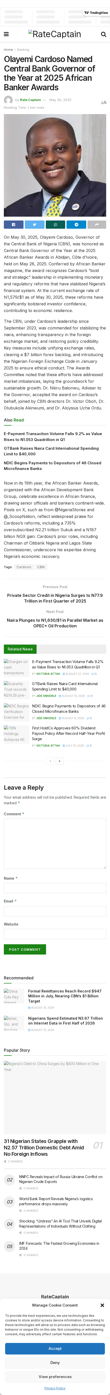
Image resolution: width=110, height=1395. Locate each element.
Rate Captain (30, 100)
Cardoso (24, 567)
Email (10, 901)
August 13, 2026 (73, 695)
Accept (55, 1348)
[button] (102, 1305)
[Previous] (50, 761)
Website (11, 924)
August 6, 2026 (72, 718)
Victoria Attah (48, 673)
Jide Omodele (46, 695)
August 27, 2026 (77, 673)
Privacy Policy (55, 1388)
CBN (41, 567)
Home (8, 50)
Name (11, 878)
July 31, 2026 (74, 745)
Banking (23, 50)
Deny (55, 1362)
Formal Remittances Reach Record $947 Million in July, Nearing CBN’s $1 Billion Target (65, 996)
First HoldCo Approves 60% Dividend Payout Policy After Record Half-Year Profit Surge (68, 733)
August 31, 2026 (42, 1007)
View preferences (55, 1376)
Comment (14, 813)
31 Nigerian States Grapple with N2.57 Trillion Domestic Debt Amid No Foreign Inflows (44, 1147)
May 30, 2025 (60, 100)
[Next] (59, 761)
